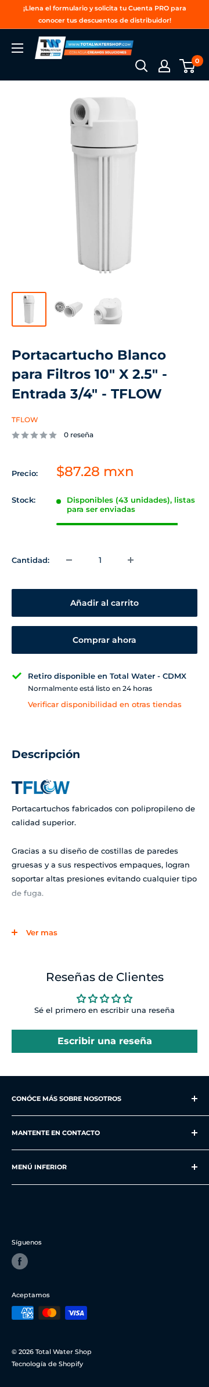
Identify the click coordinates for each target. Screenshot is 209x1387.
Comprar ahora (104, 640)
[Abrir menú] (17, 48)
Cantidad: (30, 560)
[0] (188, 66)
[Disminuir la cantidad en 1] (69, 560)
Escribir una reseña (104, 1040)
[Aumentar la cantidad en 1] (130, 560)
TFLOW (25, 419)
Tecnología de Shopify (47, 1364)
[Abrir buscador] (141, 66)
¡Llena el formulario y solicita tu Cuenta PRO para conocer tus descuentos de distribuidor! (104, 14)
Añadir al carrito (104, 603)
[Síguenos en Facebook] (20, 1261)
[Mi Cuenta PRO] (164, 66)
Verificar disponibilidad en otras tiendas (105, 704)
